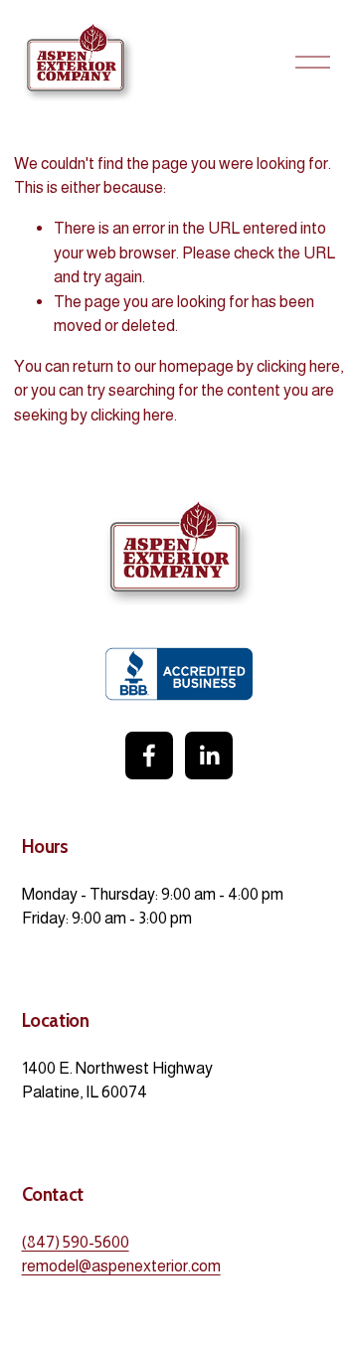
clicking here (298, 366)
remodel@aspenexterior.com (121, 1265)
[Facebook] (149, 755)
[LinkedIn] (209, 755)
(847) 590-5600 (75, 1242)
